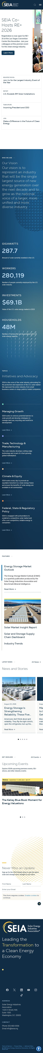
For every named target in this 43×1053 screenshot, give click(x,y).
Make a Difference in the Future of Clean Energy (21, 121)
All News (36, 662)
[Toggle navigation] (40, 5)
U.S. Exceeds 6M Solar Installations (19, 92)
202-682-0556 (13, 1022)
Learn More (8, 53)
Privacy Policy (18, 1043)
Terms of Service (7, 1043)
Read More (10, 589)
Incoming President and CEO (16, 106)
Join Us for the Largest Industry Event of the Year (21, 80)
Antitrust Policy (29, 1043)
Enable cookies (31, 892)
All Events (36, 757)
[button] (18, 739)
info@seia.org (12, 1025)
